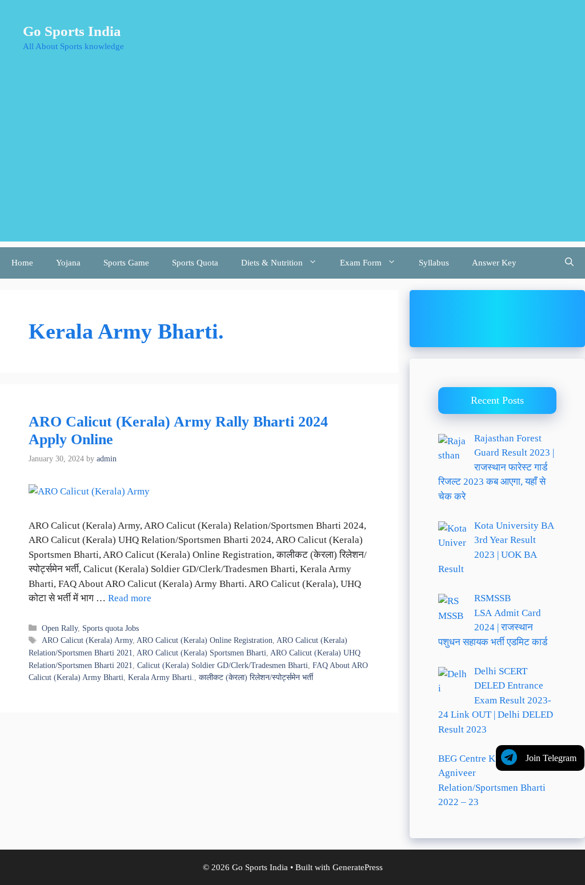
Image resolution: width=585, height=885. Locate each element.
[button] (569, 263)
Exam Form (361, 262)
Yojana (68, 262)
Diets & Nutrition (272, 262)
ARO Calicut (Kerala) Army (87, 640)
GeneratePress (357, 867)
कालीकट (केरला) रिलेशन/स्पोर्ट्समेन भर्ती (256, 677)
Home (22, 262)
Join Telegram (551, 758)
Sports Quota (195, 262)
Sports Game (126, 262)
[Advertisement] (292, 162)
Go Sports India (72, 31)
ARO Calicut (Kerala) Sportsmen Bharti (201, 652)
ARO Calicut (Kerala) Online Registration (205, 640)
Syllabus (434, 262)
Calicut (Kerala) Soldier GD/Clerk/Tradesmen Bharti (222, 665)
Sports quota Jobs (110, 628)
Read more (129, 598)
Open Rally (60, 628)
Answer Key (494, 262)
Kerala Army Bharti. (161, 677)
